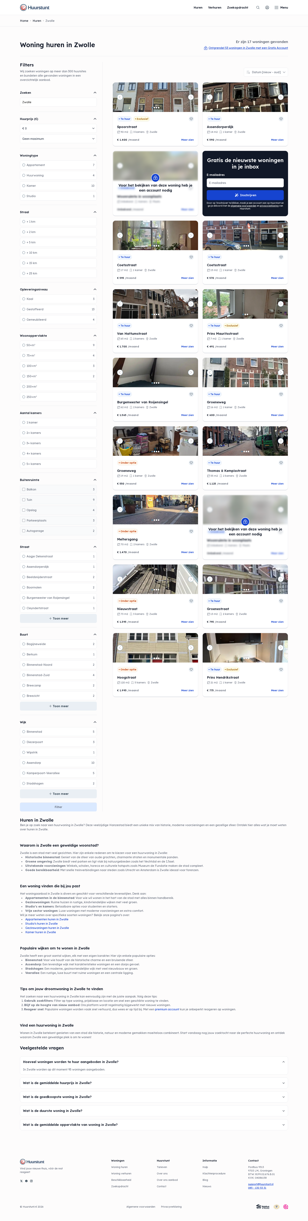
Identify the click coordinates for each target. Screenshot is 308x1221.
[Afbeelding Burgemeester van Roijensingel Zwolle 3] (156, 383)
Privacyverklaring (171, 1206)
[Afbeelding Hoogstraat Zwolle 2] (154, 658)
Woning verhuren (121, 1173)
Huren (37, 20)
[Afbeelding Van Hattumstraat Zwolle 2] (154, 314)
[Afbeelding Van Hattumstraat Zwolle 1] (152, 314)
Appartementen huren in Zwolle (46, 919)
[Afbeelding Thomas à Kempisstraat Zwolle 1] (242, 451)
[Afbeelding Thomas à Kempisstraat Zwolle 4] (248, 451)
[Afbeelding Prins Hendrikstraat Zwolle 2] (244, 658)
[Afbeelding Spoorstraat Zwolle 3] (156, 107)
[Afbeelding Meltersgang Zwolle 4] (158, 520)
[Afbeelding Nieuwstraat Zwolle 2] (154, 589)
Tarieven (162, 1167)
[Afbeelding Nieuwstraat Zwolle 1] (152, 589)
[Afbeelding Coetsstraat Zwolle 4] (158, 246)
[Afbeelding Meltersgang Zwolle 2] (154, 520)
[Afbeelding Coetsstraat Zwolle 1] (152, 246)
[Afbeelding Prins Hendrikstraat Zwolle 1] (242, 658)
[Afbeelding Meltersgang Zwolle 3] (156, 520)
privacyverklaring (269, 205)
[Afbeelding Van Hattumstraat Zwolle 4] (158, 314)
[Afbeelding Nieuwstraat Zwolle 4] (158, 589)
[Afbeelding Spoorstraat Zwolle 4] (158, 107)
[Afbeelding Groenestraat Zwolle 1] (242, 589)
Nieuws (206, 1186)
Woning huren (119, 1167)
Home (24, 20)
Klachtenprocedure (213, 1173)
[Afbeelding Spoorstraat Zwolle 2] (154, 107)
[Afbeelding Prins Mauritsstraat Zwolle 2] (245, 314)
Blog (205, 1180)
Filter (58, 807)
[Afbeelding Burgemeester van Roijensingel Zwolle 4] (158, 383)
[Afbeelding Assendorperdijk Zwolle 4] (248, 107)
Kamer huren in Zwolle (40, 932)
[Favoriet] (191, 118)
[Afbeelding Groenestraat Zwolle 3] (246, 589)
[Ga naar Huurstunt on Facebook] (26, 1181)
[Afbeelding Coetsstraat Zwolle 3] (156, 246)
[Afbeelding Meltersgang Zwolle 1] (152, 520)
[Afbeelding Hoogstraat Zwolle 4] (158, 658)
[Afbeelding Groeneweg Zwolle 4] (158, 451)
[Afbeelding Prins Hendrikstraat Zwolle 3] (246, 658)
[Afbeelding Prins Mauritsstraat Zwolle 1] (243, 314)
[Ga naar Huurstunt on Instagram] (31, 1181)
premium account (167, 1009)
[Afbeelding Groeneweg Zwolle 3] (247, 383)
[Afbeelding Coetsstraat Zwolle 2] (154, 246)
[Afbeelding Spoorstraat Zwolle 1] (152, 107)
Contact (161, 1186)
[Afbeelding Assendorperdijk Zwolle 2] (244, 107)
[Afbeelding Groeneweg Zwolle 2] (245, 383)
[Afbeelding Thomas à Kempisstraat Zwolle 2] (244, 451)
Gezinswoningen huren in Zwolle (47, 928)
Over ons (162, 1173)
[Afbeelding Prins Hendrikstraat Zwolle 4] (248, 658)
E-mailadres (216, 175)
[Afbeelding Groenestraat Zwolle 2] (244, 589)
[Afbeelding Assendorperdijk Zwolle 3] (246, 107)
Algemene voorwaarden (140, 1206)
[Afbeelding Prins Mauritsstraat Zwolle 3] (247, 314)
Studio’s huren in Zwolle (41, 923)
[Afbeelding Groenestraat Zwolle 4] (248, 589)
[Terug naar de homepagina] (34, 7)
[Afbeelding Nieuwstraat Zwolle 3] (156, 589)
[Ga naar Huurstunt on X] (21, 1181)
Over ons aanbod (167, 1180)
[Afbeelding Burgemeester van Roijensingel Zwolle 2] (154, 383)
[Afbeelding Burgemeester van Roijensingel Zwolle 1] (152, 383)
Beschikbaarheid (121, 1180)
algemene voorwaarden (243, 205)
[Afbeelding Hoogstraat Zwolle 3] (156, 658)
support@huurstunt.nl (260, 1184)
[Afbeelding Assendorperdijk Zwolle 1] (242, 107)
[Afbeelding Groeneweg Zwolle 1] (243, 383)
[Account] (267, 7)
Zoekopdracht (119, 1186)
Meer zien (187, 139)
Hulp (205, 1167)
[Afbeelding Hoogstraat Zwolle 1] (152, 658)
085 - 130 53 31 (257, 1187)
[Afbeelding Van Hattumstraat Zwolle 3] (156, 314)
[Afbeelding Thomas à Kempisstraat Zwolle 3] (246, 451)
